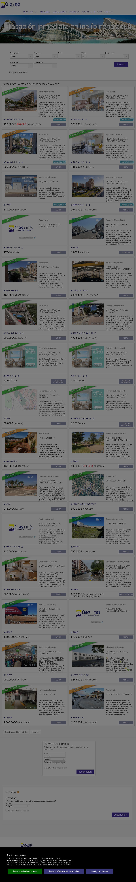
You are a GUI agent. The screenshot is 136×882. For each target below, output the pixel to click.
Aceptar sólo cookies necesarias (64, 871)
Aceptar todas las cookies (25, 871)
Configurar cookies (99, 871)
